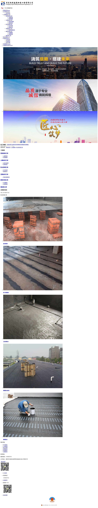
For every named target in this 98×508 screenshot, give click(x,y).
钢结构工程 (8, 35)
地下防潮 (11, 25)
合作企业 (8, 13)
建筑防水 (11, 27)
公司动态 (8, 39)
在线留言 (8, 45)
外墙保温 (11, 34)
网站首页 (6, 10)
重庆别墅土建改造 (11, 144)
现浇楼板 (18, 144)
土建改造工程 (9, 20)
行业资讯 (8, 41)
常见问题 (8, 42)
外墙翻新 (11, 32)
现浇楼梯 (11, 18)
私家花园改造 (12, 30)
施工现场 (6, 37)
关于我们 (6, 11)
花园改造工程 (9, 28)
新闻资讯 (6, 38)
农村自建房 (11, 21)
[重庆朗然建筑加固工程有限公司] (17, 5)
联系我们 (6, 44)
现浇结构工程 (9, 16)
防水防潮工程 (9, 24)
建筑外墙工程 (9, 31)
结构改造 (11, 23)
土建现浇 (11, 17)
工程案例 (6, 14)
